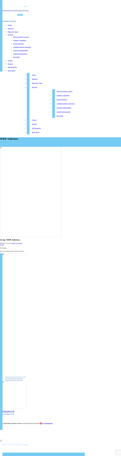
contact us (20, 15)
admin (13, 243)
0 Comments (18, 243)
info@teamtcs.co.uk (8, 411)
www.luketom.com (47, 423)
